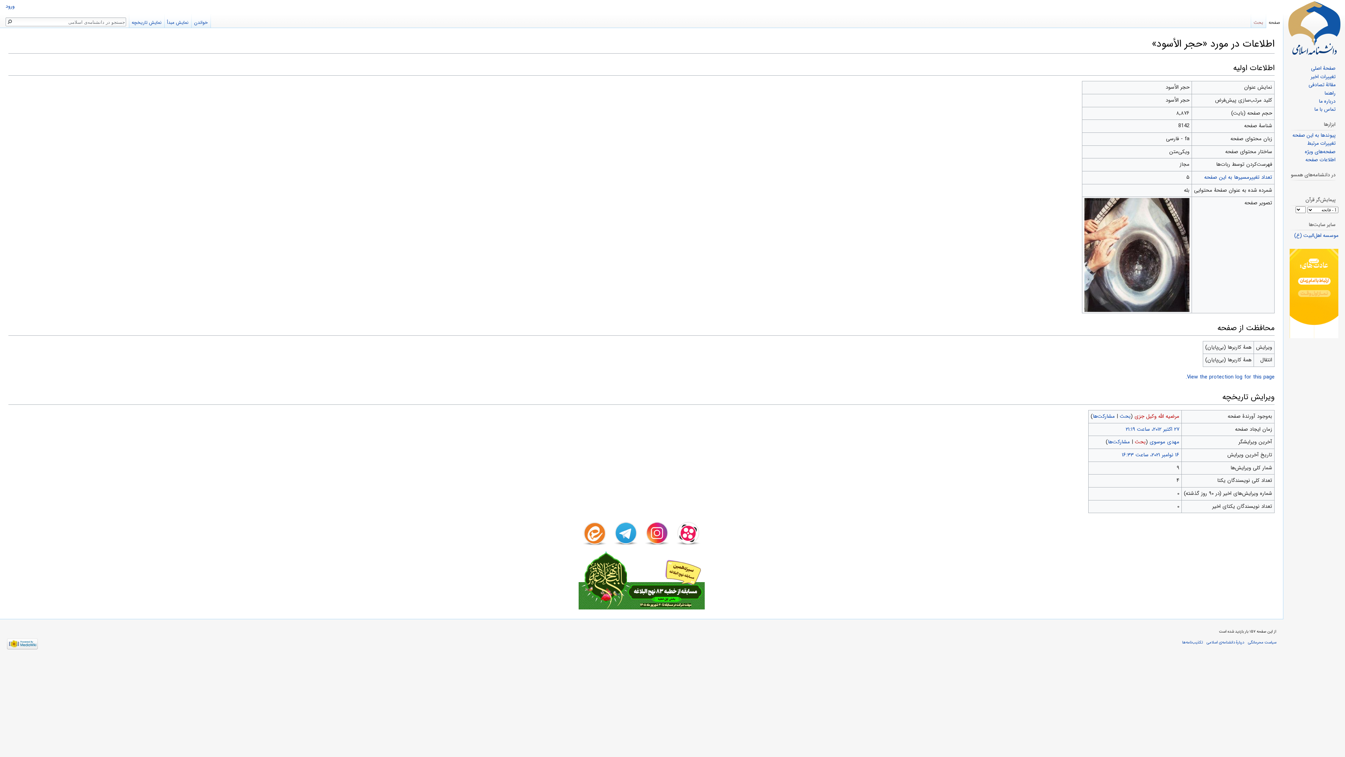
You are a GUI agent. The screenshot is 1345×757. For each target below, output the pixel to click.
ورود (10, 6)
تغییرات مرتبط (1321, 143)
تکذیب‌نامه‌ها (1192, 642)
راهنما (1330, 93)
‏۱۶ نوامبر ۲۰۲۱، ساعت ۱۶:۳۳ (1150, 455)
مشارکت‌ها (1104, 416)
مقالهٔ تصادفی (1322, 85)
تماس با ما (1325, 109)
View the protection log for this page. (1230, 377)
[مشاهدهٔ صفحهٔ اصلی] (1314, 28)
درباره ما (1327, 101)
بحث (1125, 416)
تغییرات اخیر (1323, 77)
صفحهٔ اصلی (1323, 68)
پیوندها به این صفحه (1314, 135)
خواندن (201, 22)
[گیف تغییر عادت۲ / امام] (1314, 293)
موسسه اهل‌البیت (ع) (1316, 236)
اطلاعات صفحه (1320, 160)
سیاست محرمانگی (1262, 642)
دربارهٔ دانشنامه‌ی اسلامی (1225, 642)
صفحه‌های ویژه (1320, 152)
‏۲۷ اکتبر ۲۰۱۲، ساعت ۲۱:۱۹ (1152, 429)
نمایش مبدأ (177, 22)
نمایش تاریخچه (146, 22)
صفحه (1274, 22)
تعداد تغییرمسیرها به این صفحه (1238, 177)
